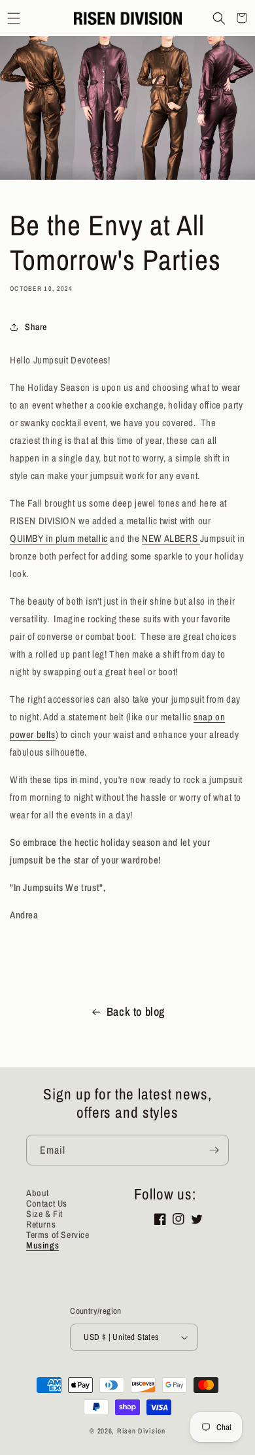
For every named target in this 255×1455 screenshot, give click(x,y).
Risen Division (141, 1430)
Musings (42, 1245)
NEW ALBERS (171, 538)
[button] (13, 18)
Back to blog (136, 1011)
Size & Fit (44, 1214)
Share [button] (36, 327)
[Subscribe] (213, 1150)
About (37, 1193)
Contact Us (46, 1203)
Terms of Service (58, 1235)
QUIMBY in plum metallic (59, 538)
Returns (41, 1224)
